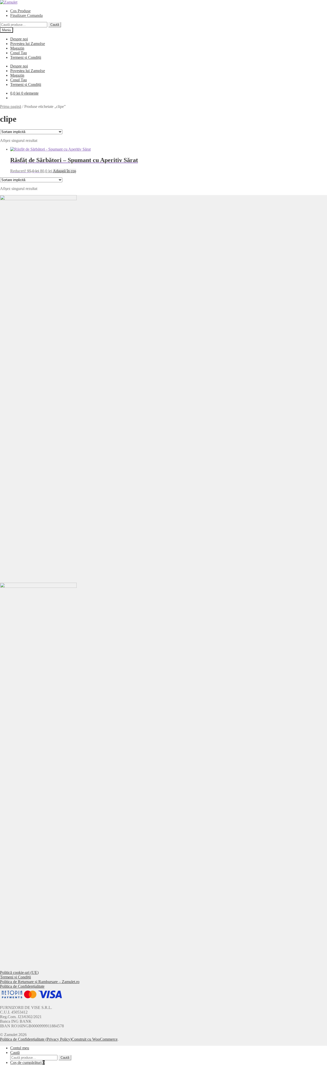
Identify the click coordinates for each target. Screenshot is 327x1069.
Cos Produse (20, 11)
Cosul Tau (18, 53)
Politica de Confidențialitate (22, 986)
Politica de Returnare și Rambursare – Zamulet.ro (39, 982)
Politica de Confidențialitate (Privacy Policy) (36, 1039)
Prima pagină (10, 106)
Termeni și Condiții (25, 57)
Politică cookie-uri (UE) (19, 972)
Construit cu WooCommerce (95, 1039)
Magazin (17, 48)
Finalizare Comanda (26, 15)
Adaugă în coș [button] (64, 171)
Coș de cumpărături (27, 1062)
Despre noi (19, 39)
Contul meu (19, 1048)
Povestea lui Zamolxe (27, 43)
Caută (54, 25)
